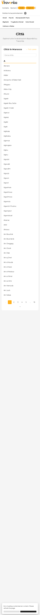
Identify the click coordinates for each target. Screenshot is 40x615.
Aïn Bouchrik (8, 234)
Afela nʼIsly (7, 89)
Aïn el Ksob (8, 267)
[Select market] (25, 13)
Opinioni (13, 8)
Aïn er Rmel (8, 276)
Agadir (6, 99)
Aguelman (7, 187)
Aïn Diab (7, 253)
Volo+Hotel (30, 22)
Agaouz (6, 113)
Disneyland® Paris (23, 18)
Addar (6, 75)
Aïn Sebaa (7, 295)
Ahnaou (6, 229)
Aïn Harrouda (8, 286)
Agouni (6, 178)
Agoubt (6, 159)
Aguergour (8, 211)
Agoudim (7, 169)
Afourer (6, 94)
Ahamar (6, 220)
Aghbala (7, 131)
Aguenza (7, 201)
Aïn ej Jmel (8, 258)
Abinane (7, 66)
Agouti (6, 183)
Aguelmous (8, 192)
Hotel (5, 18)
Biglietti (6, 22)
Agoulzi (6, 173)
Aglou (6, 150)
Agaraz (6, 117)
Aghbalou (7, 136)
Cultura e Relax (8, 26)
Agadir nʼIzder (9, 108)
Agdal (6, 122)
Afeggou (7, 85)
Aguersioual (8, 215)
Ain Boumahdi (9, 239)
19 (34, 302)
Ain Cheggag (8, 244)
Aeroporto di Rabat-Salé (12, 80)
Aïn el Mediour (9, 272)
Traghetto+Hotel (17, 22)
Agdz (6, 127)
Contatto (5, 8)
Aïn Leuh (7, 290)
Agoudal (7, 164)
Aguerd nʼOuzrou (10, 206)
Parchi (11, 18)
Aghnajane (7, 145)
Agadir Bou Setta (10, 103)
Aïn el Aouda (8, 262)
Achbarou (7, 70)
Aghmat (7, 141)
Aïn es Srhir (8, 281)
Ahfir (5, 225)
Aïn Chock (7, 248)
